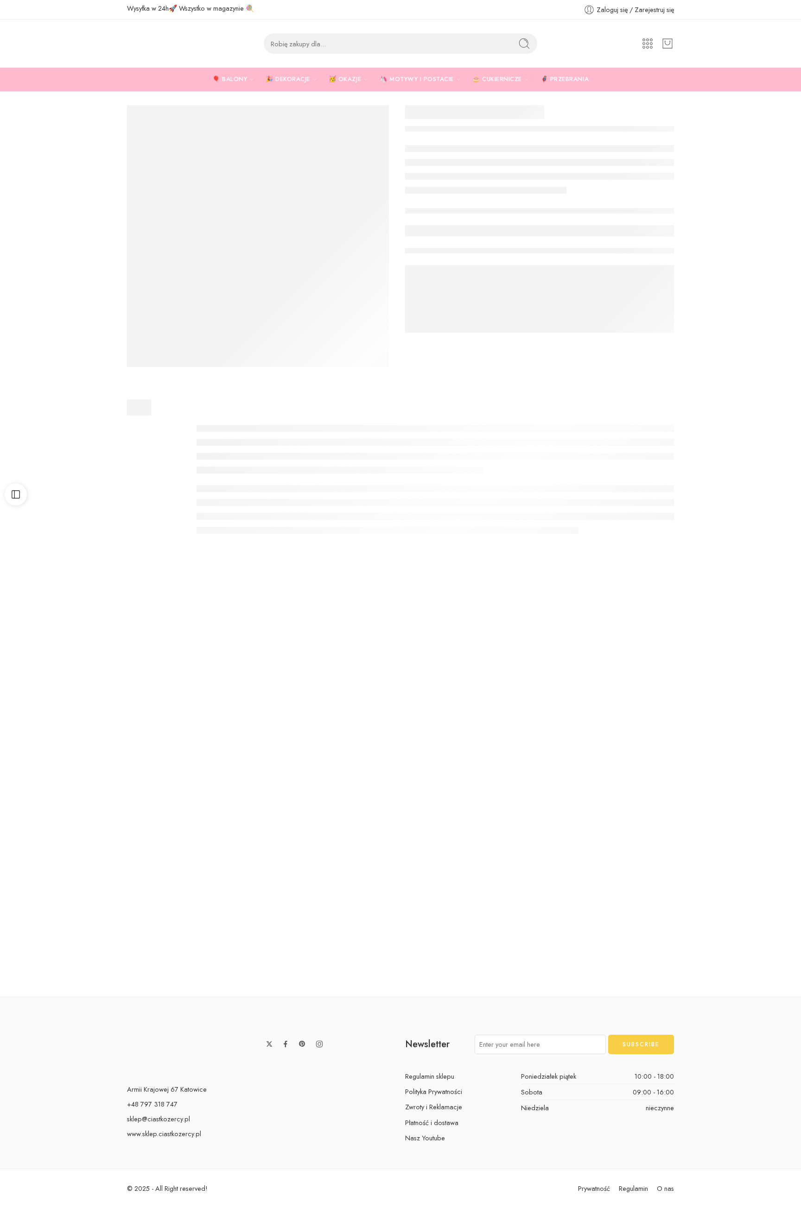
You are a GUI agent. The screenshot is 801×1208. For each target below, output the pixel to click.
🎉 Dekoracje (288, 79)
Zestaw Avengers (561, 774)
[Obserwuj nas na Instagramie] (319, 1044)
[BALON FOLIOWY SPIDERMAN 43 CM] (80, 879)
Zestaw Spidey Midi (721, 967)
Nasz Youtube (425, 1138)
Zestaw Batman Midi (721, 774)
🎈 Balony (229, 79)
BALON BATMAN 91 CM (400, 967)
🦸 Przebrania (564, 79)
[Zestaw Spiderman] (240, 879)
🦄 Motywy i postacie (417, 79)
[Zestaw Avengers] (560, 685)
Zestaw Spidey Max (400, 774)
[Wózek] (667, 43)
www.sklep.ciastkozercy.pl (164, 1133)
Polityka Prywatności (433, 1091)
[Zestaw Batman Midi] (720, 685)
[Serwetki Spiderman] (560, 879)
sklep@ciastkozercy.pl (158, 1119)
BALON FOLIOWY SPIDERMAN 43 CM (79, 967)
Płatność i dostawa (431, 1122)
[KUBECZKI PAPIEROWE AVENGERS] (258, 236)
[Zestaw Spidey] (240, 685)
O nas (665, 1188)
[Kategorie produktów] (647, 43)
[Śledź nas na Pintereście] (302, 1044)
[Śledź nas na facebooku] (285, 1044)
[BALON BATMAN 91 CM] (400, 879)
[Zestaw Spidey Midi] (720, 879)
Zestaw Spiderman (240, 967)
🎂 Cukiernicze (497, 79)
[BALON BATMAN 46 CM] (80, 685)
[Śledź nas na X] (269, 1044)
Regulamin (633, 1188)
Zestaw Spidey (240, 774)
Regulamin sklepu (429, 1076)
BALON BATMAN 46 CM (80, 774)
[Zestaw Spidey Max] (400, 685)
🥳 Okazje (345, 79)
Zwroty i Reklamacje (433, 1107)
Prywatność (594, 1188)
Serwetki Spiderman (560, 967)
